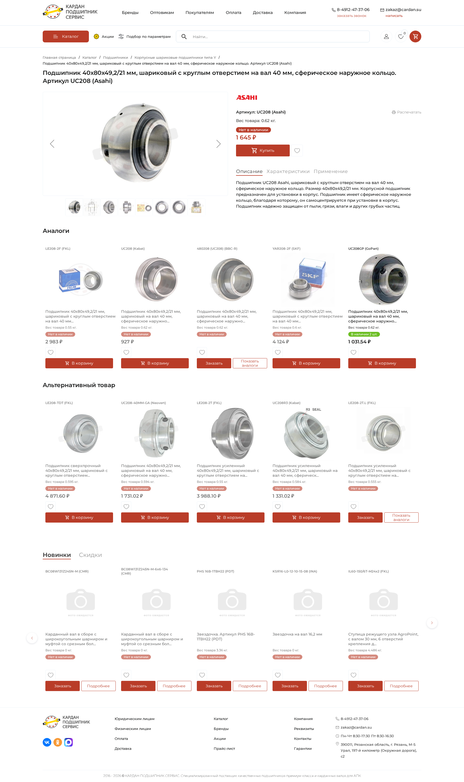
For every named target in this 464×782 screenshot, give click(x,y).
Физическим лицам (133, 728)
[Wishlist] (297, 150)
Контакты (302, 738)
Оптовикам (162, 12)
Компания (295, 12)
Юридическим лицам (134, 719)
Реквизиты (304, 728)
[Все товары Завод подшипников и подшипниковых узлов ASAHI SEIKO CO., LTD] (247, 98)
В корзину (82, 363)
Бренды (130, 12)
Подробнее (98, 686)
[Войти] (386, 36)
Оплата (233, 12)
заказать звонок (352, 15)
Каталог (221, 719)
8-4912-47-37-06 (353, 9)
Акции (108, 36)
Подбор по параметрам (148, 36)
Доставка (263, 12)
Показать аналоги (250, 363)
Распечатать (409, 112)
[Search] (184, 36)
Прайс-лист (224, 748)
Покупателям (200, 12)
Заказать (214, 363)
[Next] (432, 623)
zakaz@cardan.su (403, 12)
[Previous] (32, 638)
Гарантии (303, 748)
